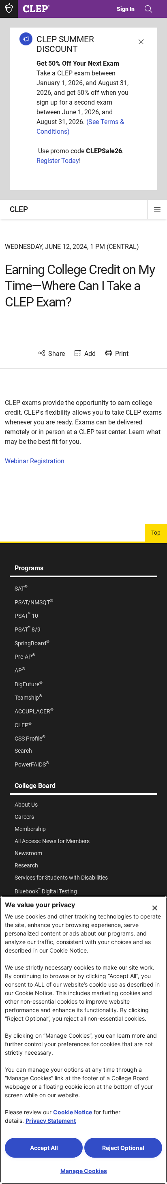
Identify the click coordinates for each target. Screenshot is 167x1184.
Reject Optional (123, 1147)
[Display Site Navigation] (157, 209)
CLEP (19, 209)
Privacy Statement (51, 1120)
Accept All (44, 1147)
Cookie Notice (72, 1112)
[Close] (155, 908)
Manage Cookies (83, 1170)
